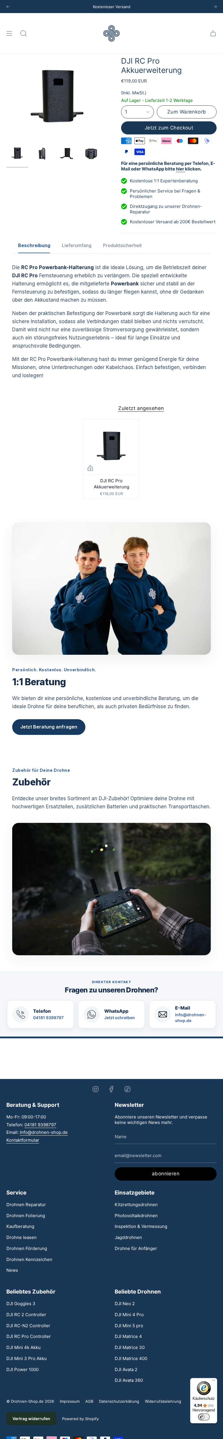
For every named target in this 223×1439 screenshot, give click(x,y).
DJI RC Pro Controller (28, 1336)
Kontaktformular (22, 1140)
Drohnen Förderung (26, 1248)
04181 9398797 (40, 1124)
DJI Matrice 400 (131, 1358)
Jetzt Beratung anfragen (48, 727)
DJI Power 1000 (22, 1369)
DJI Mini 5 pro (129, 1325)
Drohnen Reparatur (26, 1204)
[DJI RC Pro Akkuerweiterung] (111, 447)
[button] (23, 33)
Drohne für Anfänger (136, 1248)
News (12, 1270)
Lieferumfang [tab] (76, 245)
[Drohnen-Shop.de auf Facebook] (111, 1088)
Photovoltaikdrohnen (136, 1215)
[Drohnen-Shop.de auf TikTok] (127, 1088)
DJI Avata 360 (129, 1380)
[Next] (215, 6)
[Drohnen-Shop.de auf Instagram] (95, 1088)
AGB (89, 1401)
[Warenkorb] (213, 33)
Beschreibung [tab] (34, 245)
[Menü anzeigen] (9, 33)
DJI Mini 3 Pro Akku (26, 1358)
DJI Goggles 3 (20, 1303)
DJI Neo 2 (125, 1303)
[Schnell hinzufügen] (90, 468)
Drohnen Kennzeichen (29, 1259)
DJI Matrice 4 (128, 1336)
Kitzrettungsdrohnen (136, 1204)
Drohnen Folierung (25, 1215)
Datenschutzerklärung (119, 1401)
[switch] (204, 1416)
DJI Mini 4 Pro (129, 1314)
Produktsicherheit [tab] (122, 245)
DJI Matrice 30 (130, 1347)
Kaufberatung (20, 1226)
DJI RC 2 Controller (26, 1314)
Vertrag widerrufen (31, 1418)
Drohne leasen (21, 1237)
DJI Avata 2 (126, 1369)
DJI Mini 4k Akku (23, 1347)
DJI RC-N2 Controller (28, 1325)
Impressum (70, 1401)
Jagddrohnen (128, 1237)
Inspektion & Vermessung (141, 1226)
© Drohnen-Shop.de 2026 (30, 1401)
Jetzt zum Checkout (169, 128)
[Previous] (7, 6)
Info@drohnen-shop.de (44, 1132)
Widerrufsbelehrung (163, 1401)
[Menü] (213, 1381)
